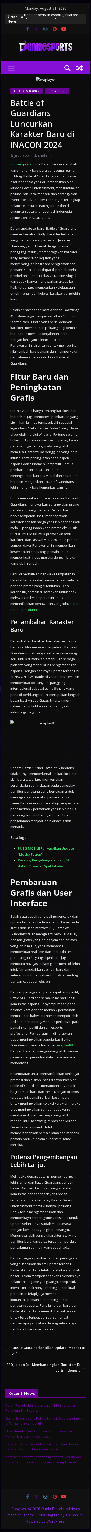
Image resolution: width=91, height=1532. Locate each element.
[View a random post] (80, 68)
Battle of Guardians (26, 91)
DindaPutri (45, 156)
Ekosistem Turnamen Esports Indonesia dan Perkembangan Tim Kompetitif (39, 1434)
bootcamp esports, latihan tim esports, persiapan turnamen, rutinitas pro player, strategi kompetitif (43, 1459)
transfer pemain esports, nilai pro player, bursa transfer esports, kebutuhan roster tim (41, 1446)
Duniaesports (57, 91)
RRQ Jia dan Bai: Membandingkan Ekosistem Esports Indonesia (43, 1367)
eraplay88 (65, 1045)
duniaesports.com (24, 164)
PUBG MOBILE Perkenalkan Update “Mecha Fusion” (48, 1350)
